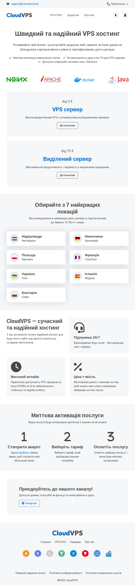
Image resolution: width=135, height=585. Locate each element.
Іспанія (91, 274)
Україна (28, 274)
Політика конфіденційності (65, 573)
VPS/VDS (56, 15)
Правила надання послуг (30, 573)
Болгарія (29, 292)
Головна (45, 542)
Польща (28, 255)
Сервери (75, 542)
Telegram (30, 503)
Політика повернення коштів (104, 573)
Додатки (73, 15)
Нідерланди (32, 236)
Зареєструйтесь (20, 452)
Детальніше (67, 125)
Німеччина (94, 236)
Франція (92, 255)
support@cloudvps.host (25, 3)
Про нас (89, 15)
